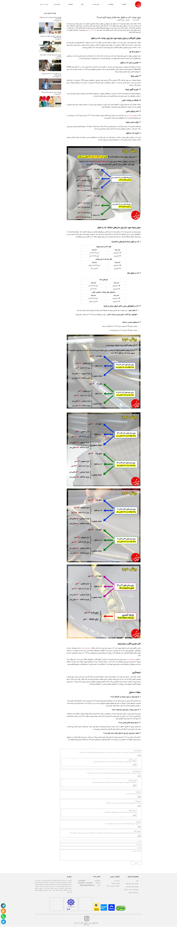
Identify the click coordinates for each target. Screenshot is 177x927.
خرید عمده (96, 4)
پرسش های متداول (133, 892)
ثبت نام (42, 4)
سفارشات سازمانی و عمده (113, 886)
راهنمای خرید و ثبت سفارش (131, 890)
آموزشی (127, 20)
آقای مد (124, 4)
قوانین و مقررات (115, 883)
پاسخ (139, 755)
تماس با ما (57, 4)
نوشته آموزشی (120, 20)
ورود (47, 4)
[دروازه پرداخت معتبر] (96, 910)
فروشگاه (111, 4)
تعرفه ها (70, 4)
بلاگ (82, 4)
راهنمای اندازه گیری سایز (132, 887)
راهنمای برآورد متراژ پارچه (132, 884)
